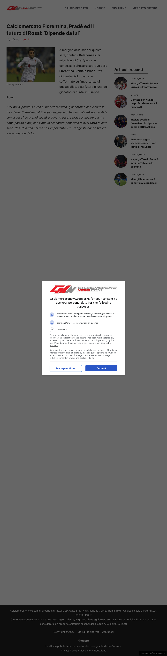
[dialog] (83, 328)
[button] (83, 329)
